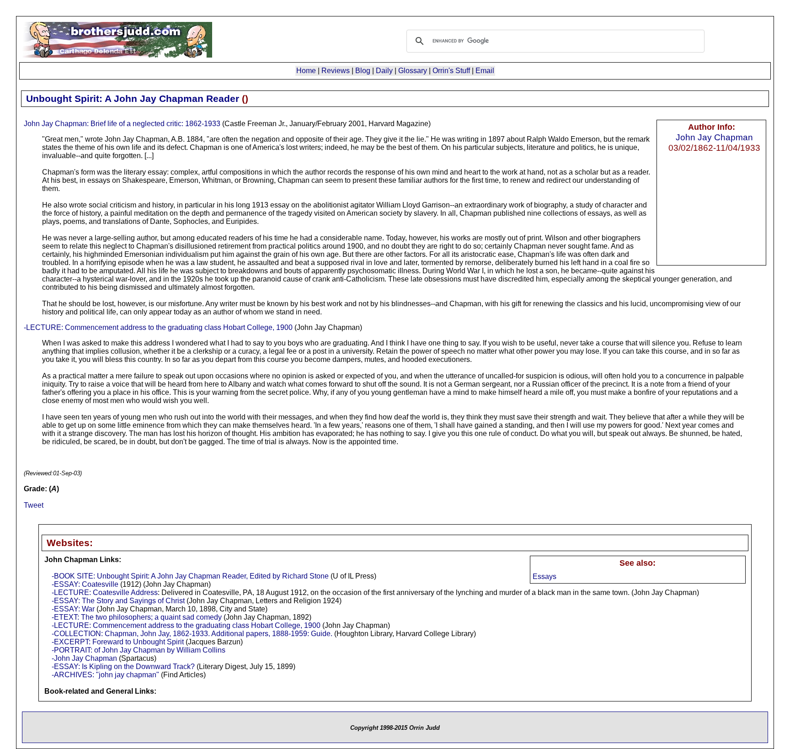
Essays (544, 576)
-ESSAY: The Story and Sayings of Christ (118, 601)
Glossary (412, 70)
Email (484, 70)
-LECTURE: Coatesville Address (105, 592)
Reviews (335, 70)
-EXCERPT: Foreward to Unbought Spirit (118, 642)
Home (306, 70)
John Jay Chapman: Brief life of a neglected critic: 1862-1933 (122, 123)
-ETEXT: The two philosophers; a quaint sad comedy (137, 617)
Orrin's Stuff (451, 70)
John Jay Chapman (714, 137)
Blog (362, 70)
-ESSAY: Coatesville (85, 584)
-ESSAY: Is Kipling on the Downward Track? (123, 666)
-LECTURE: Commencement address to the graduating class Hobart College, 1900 (158, 327)
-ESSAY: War (73, 609)
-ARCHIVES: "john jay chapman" (105, 675)
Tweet (33, 505)
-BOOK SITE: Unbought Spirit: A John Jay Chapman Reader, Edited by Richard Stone (190, 576)
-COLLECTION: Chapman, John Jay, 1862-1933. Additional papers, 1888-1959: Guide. (192, 633)
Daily (384, 70)
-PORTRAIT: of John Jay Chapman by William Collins (138, 650)
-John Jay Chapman (84, 658)
